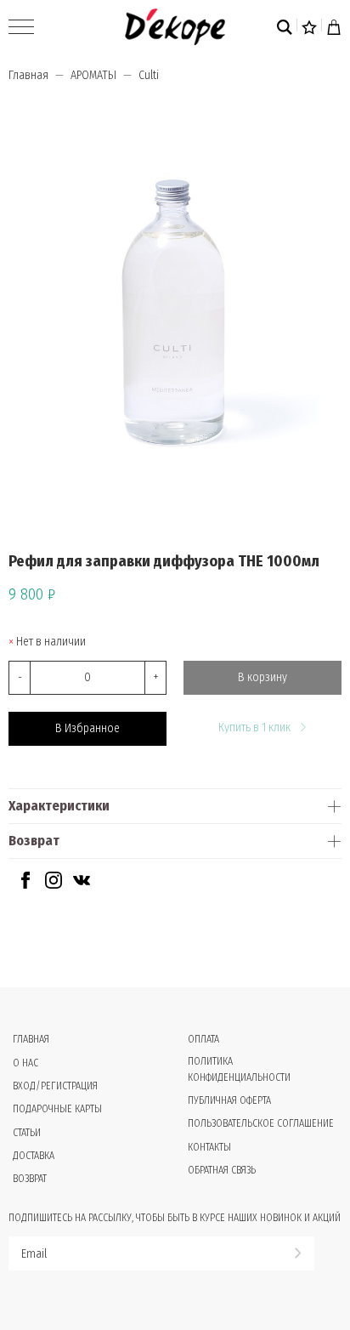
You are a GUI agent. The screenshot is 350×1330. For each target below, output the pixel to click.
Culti (148, 75)
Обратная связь (222, 1170)
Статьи (27, 1133)
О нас (25, 1063)
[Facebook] (25, 885)
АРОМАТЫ (93, 75)
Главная (28, 75)
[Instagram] (53, 885)
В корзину (262, 677)
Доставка (33, 1156)
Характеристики (59, 806)
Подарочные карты (57, 1109)
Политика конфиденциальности (239, 1069)
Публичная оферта (229, 1100)
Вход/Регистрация (55, 1086)
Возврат (33, 841)
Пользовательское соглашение (261, 1123)
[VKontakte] (81, 885)
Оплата (203, 1039)
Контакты (209, 1147)
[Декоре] (174, 27)
